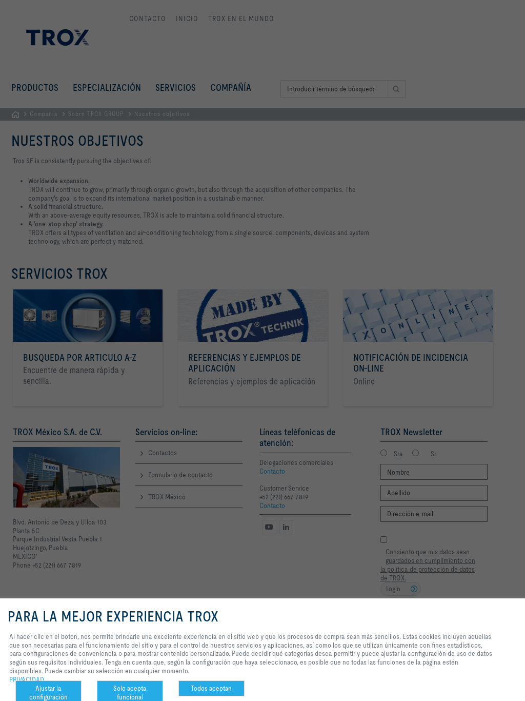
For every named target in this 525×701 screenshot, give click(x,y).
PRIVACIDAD (26, 679)
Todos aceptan (211, 688)
